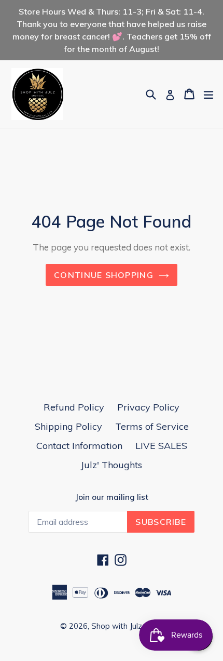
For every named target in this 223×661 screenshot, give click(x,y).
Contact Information (79, 446)
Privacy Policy (148, 407)
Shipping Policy (68, 426)
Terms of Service (152, 426)
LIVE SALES (161, 446)
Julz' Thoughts (111, 465)
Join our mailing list (111, 497)
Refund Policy (74, 407)
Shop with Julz (116, 626)
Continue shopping (104, 275)
